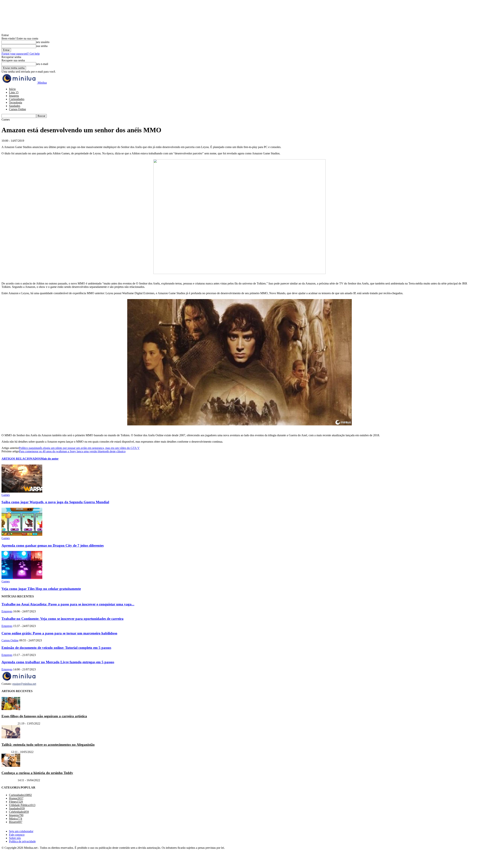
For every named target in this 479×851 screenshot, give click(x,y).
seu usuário (42, 42)
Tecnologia (15, 102)
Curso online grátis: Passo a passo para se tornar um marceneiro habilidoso (59, 633)
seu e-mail (42, 64)
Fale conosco (17, 834)
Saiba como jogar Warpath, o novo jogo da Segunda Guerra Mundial (55, 502)
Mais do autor (50, 458)
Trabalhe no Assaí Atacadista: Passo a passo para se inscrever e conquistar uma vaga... (67, 604)
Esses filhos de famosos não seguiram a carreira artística (44, 716)
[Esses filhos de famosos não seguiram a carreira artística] (10, 709)
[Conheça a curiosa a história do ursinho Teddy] (10, 765)
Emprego (6, 611)
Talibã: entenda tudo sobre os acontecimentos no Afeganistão (48, 745)
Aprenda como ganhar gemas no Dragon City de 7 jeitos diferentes (52, 545)
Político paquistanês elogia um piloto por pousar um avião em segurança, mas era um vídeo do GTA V (79, 448)
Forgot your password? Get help (20, 53)
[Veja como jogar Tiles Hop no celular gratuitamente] (21, 578)
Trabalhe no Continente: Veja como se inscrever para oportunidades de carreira (62, 619)
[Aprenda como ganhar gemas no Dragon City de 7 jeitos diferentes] (21, 534)
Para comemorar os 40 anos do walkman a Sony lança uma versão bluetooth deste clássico (72, 451)
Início (12, 89)
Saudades (14, 105)
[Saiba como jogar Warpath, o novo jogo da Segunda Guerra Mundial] (21, 491)
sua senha (42, 46)
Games (5, 495)
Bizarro (5, 751)
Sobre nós (15, 838)
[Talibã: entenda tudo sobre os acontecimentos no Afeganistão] (10, 737)
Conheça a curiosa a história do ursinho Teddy (37, 773)
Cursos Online (17, 109)
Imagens (14, 95)
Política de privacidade (22, 841)
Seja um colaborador (21, 831)
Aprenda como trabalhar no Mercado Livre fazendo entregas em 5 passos (57, 662)
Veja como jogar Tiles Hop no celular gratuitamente (41, 589)
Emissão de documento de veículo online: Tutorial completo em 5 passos (56, 648)
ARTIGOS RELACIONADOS (21, 458)
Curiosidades (16, 99)
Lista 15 (14, 92)
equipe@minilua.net (24, 683)
